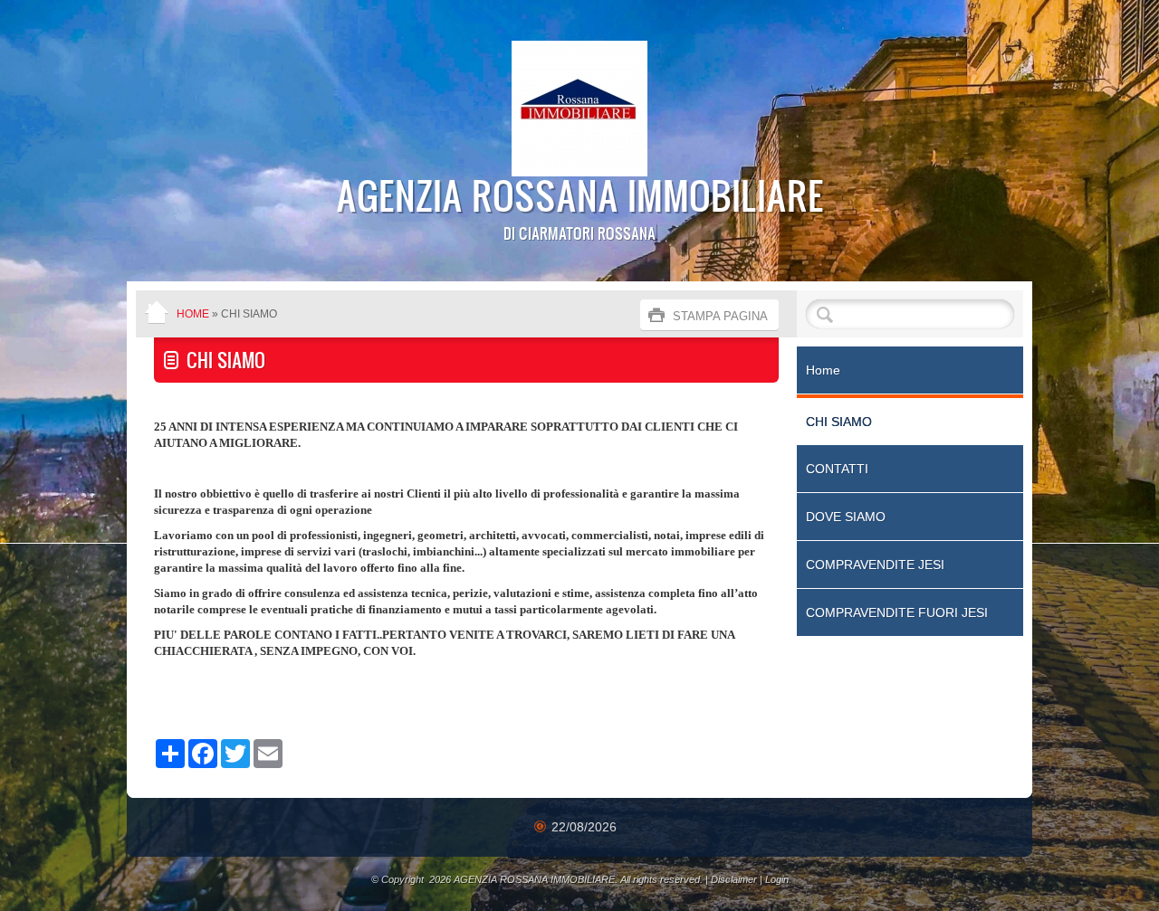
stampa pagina (720, 316)
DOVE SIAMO (846, 516)
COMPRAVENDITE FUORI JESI (897, 612)
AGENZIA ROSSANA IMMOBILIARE (580, 194)
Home (193, 314)
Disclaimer (734, 879)
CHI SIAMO (839, 421)
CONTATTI (837, 468)
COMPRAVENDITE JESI (875, 564)
